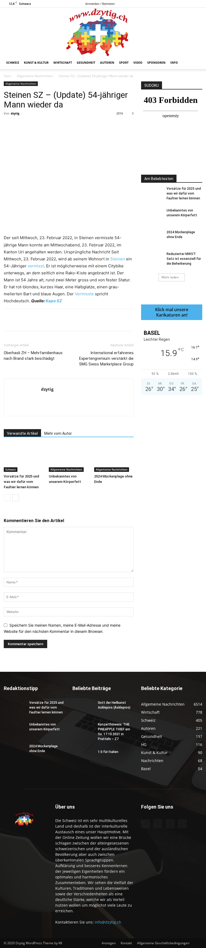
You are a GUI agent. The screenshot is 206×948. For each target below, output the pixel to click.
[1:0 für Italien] (83, 756)
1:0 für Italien (108, 752)
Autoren (107, 62)
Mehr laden (170, 277)
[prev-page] (7, 497)
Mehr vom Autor (58, 433)
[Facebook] (172, 4)
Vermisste (84, 293)
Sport (123, 62)
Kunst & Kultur (36, 62)
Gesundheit (86, 62)
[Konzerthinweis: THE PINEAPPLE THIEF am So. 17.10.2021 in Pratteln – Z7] (83, 729)
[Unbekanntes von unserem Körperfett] (68, 458)
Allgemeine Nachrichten (35, 76)
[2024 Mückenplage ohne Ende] (114, 458)
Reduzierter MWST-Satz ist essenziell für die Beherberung (184, 258)
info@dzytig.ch (108, 922)
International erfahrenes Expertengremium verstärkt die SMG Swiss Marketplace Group (106, 358)
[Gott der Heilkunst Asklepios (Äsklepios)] (83, 707)
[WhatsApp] (78, 125)
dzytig (15, 113)
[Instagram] (180, 4)
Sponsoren (156, 62)
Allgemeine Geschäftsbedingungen (163, 943)
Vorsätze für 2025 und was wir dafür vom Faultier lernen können (21, 481)
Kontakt (126, 943)
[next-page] (15, 497)
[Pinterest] (66, 125)
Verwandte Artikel (22, 433)
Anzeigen (109, 943)
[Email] (103, 125)
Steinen (117, 258)
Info (174, 62)
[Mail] (189, 4)
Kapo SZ (54, 300)
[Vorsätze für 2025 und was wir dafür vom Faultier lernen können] (23, 458)
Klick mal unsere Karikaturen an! (171, 312)
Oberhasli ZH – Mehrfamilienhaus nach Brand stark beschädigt (33, 355)
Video (137, 62)
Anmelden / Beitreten (100, 4)
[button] (195, 62)
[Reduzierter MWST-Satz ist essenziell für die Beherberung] (152, 259)
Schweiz (12, 62)
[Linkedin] (91, 125)
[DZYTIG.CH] (103, 32)
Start (7, 76)
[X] (198, 4)
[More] (116, 125)
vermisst (36, 265)
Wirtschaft (62, 62)
